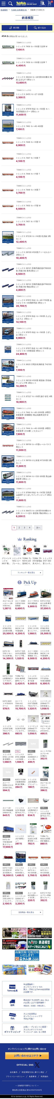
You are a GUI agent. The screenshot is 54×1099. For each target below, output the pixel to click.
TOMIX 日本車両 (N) (19, 10)
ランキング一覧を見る (26, 573)
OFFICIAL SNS (25, 1065)
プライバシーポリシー (15, 1077)
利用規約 (44, 1077)
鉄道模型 (4, 10)
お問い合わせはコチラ (26, 1055)
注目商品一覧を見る (26, 912)
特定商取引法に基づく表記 (33, 1072)
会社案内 (13, 1072)
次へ (38, 527)
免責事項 (32, 1077)
